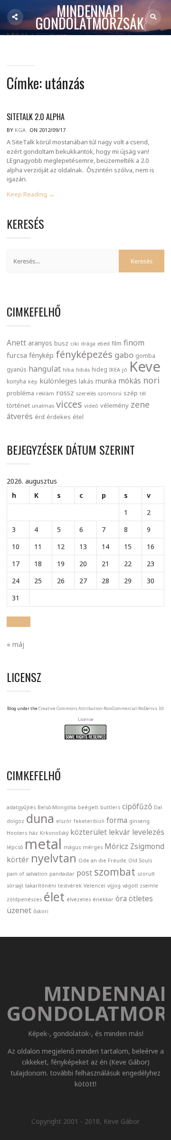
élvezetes (78, 899)
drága (88, 343)
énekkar (103, 899)
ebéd (103, 343)
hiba (68, 369)
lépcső (15, 847)
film (117, 343)
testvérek (70, 885)
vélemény (114, 405)
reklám (45, 393)
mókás (129, 380)
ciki (74, 343)
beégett (88, 807)
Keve (145, 366)
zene (140, 404)
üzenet (19, 910)
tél (143, 393)
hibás (83, 369)
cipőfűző (137, 806)
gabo (123, 354)
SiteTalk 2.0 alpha (36, 116)
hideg (99, 369)
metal (43, 843)
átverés (20, 416)
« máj (15, 644)
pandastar (62, 873)
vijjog (114, 885)
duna (40, 818)
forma (116, 820)
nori (151, 380)
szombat (114, 871)
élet (54, 896)
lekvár (119, 832)
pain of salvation (27, 873)
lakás (86, 381)
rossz (65, 392)
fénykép (41, 355)
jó (124, 369)
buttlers (110, 807)
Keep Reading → (31, 194)
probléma (20, 393)
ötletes (141, 898)
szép (131, 393)
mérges (93, 847)
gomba (145, 356)
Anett (16, 342)
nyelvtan (53, 858)
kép (33, 381)
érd (40, 416)
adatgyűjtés (21, 807)
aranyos (40, 343)
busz (61, 343)
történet (18, 405)
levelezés (148, 832)
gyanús (17, 369)
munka (105, 380)
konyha (16, 381)
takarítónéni (40, 885)
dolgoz (15, 821)
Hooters (17, 833)
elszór (64, 821)
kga (20, 129)
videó (91, 405)
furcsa (17, 355)
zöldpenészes (24, 899)
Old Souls (140, 860)
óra (121, 898)
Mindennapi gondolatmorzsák (90, 17)
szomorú (110, 393)
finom (134, 342)
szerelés (86, 393)
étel (78, 417)
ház (33, 833)
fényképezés (84, 354)
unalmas (43, 405)
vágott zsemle (140, 885)
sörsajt (15, 885)
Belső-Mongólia (57, 807)
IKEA (114, 369)
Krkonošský (54, 833)
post (84, 873)
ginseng (139, 821)
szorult (146, 873)
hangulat (44, 369)
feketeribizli (89, 821)
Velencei (94, 885)
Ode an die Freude (102, 860)
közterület (88, 832)
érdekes (59, 417)
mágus (72, 847)
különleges (58, 380)
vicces (69, 404)
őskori (40, 911)
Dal (158, 807)
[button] (18, 622)
